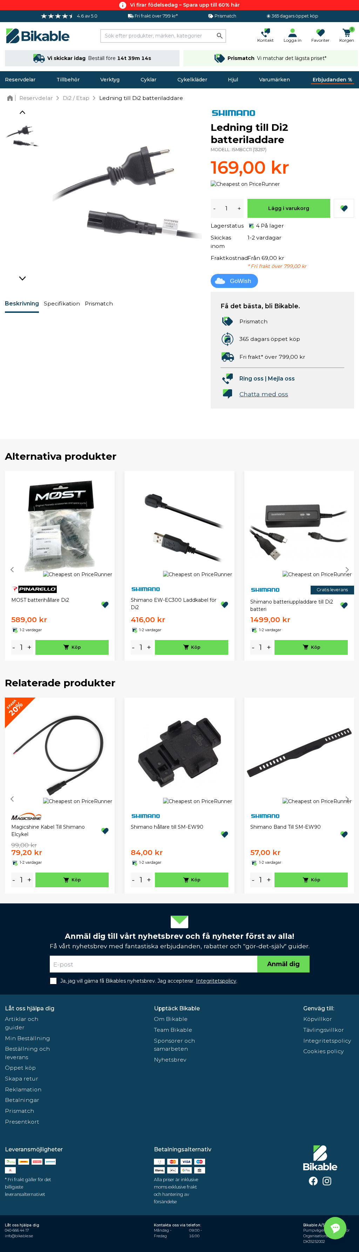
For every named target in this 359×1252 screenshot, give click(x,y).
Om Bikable (171, 1019)
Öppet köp (20, 1067)
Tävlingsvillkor (323, 1029)
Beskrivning (22, 303)
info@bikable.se (19, 1236)
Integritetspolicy (327, 1040)
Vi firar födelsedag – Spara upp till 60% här (185, 5)
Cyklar (148, 79)
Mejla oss (281, 378)
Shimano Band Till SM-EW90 (285, 827)
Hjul (233, 79)
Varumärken (274, 79)
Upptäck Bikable (177, 1008)
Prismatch (99, 303)
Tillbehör (68, 79)
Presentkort (22, 1121)
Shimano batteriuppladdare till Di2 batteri (291, 605)
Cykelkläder (192, 79)
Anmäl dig (283, 964)
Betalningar (22, 1100)
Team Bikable (173, 1029)
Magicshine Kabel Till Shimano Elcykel (48, 830)
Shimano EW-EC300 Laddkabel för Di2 (173, 604)
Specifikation (62, 303)
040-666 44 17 (17, 1230)
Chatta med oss (263, 394)
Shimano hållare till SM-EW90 (167, 827)
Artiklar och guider (21, 1023)
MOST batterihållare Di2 (40, 600)
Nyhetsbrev (170, 1059)
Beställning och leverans (27, 1053)
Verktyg (110, 79)
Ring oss (251, 378)
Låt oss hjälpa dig (29, 1008)
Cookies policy (323, 1051)
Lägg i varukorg (288, 208)
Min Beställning (27, 1038)
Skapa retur (21, 1078)
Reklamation (23, 1089)
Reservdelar (20, 79)
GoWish (240, 281)
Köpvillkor (317, 1019)
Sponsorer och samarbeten (174, 1044)
